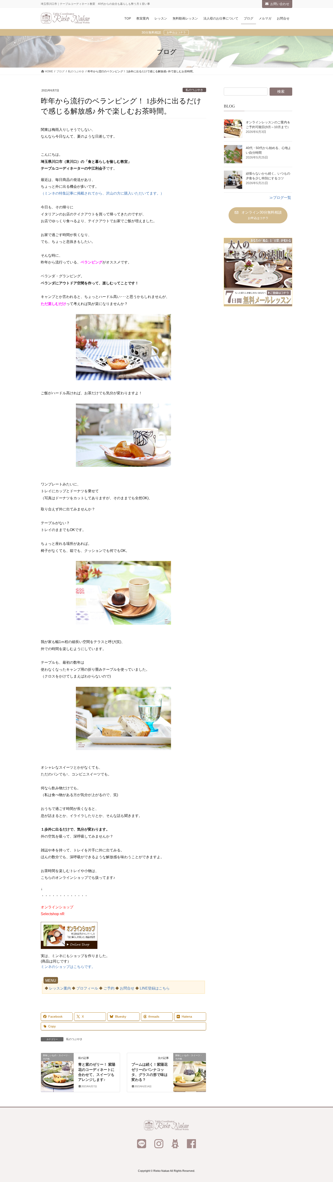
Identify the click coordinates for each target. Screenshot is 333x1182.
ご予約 (109, 988)
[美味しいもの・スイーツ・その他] (57, 1070)
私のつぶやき (194, 90)
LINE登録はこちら (155, 988)
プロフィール (87, 988)
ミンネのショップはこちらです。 (68, 967)
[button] (258, 215)
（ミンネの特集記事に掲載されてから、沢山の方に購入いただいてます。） (102, 193)
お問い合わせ (279, 4)
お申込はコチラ (176, 32)
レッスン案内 (60, 988)
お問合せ (127, 988)
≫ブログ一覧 (280, 198)
